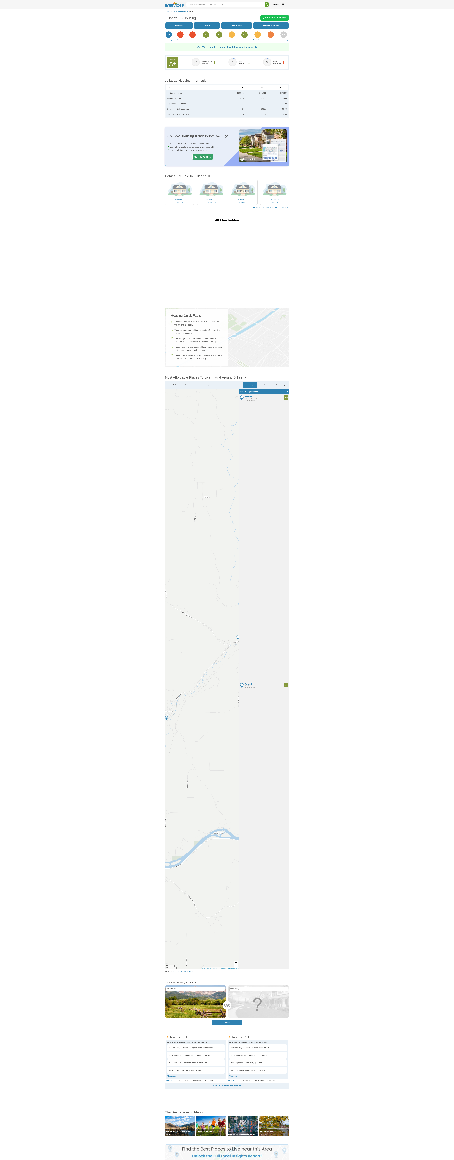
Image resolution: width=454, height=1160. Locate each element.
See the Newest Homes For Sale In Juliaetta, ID (270, 207)
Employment (235, 385)
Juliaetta (182, 11)
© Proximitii (205, 968)
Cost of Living (204, 385)
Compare (227, 1023)
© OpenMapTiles (230, 968)
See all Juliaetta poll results (227, 1086)
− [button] (236, 966)
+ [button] (236, 962)
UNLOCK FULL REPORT (276, 18)
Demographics (236, 25)
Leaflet (237, 968)
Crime (219, 385)
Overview (179, 25)
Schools (265, 385)
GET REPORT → (202, 157)
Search (167, 11)
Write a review (171, 1080)
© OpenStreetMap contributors (216, 968)
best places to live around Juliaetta (183, 971)
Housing (250, 385)
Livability (274, 4)
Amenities (189, 385)
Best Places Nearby (271, 25)
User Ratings (280, 385)
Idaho (175, 11)
